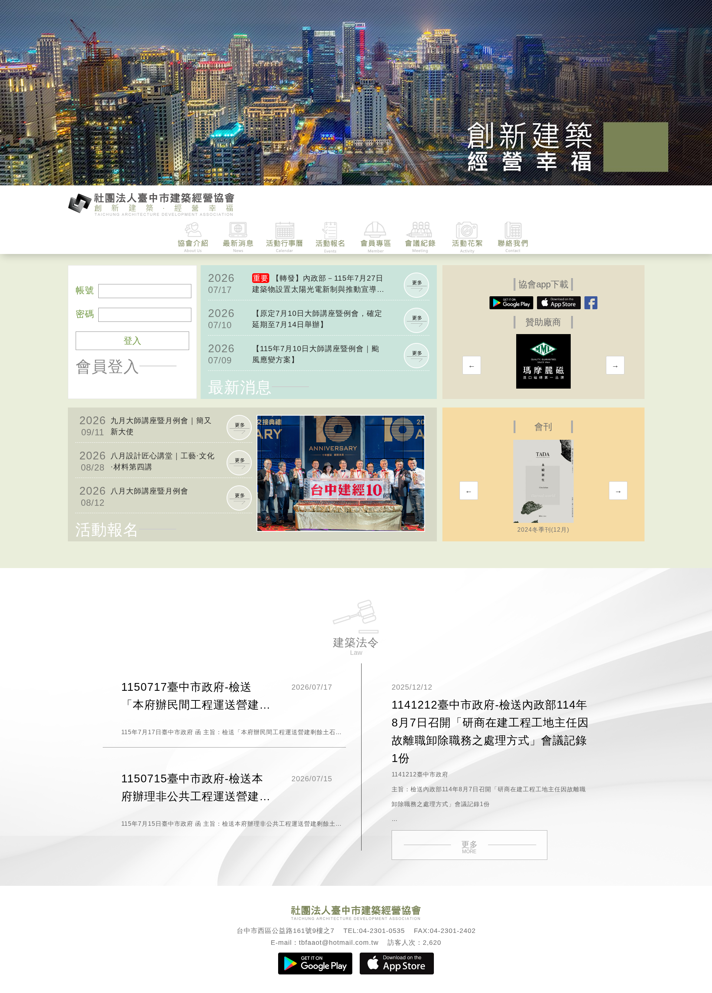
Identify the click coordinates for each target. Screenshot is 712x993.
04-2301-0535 (382, 930)
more (416, 285)
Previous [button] (471, 365)
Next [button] (615, 365)
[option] (543, 361)
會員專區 (376, 237)
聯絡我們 (512, 237)
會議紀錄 (421, 237)
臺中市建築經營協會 (151, 203)
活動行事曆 (284, 237)
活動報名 (330, 237)
